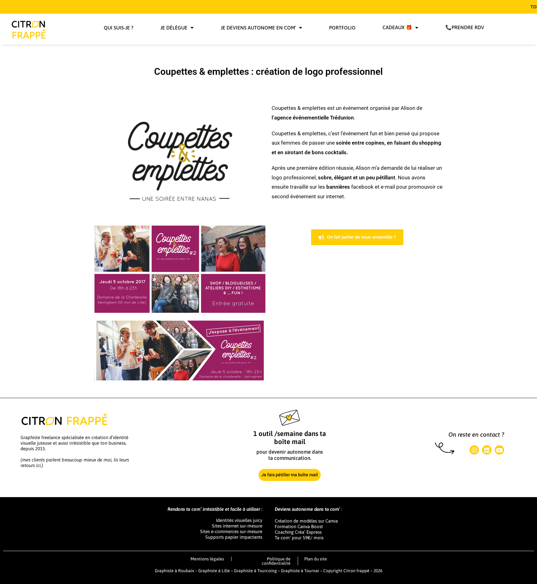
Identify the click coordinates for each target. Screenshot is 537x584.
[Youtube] (499, 450)
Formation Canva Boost (299, 526)
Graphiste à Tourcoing (256, 570)
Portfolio (342, 27)
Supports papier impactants (233, 537)
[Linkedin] (486, 450)
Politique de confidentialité (276, 561)
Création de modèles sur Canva (306, 520)
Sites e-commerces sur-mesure (231, 531)
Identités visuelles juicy (239, 520)
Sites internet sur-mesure (237, 525)
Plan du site (315, 558)
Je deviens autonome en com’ (258, 27)
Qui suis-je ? (118, 27)
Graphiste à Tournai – (302, 570)
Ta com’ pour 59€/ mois (299, 537)
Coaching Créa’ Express (298, 532)
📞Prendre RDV (464, 27)
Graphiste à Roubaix (174, 570)
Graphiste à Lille (214, 570)
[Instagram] (474, 450)
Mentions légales (207, 558)
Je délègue (173, 27)
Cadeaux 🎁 (397, 27)
